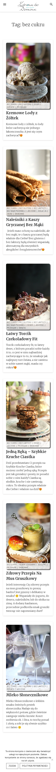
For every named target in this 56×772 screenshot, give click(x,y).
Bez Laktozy (40, 208)
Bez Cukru (12, 104)
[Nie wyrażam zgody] (52, 759)
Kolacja (42, 211)
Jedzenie (31, 211)
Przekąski (21, 107)
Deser (37, 104)
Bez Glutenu (25, 104)
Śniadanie (19, 214)
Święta (22, 328)
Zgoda (12, 766)
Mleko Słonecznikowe (27, 695)
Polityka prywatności (35, 766)
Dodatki (10, 107)
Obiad (9, 214)
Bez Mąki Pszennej (16, 211)
